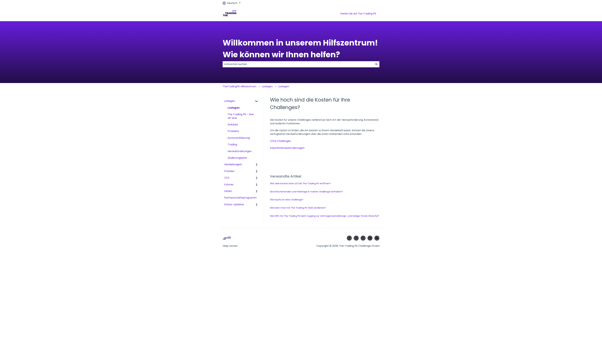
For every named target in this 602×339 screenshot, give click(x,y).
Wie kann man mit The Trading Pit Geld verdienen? (298, 207)
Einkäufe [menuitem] (233, 124)
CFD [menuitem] (226, 178)
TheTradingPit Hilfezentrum (239, 86)
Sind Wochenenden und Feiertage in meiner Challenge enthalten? (306, 191)
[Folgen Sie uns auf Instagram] (356, 238)
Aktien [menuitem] (228, 191)
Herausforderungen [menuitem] (240, 151)
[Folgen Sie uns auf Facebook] (349, 238)
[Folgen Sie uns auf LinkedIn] (369, 238)
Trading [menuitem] (232, 144)
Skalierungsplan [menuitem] (237, 158)
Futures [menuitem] (228, 184)
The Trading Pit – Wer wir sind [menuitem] (241, 116)
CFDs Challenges (280, 141)
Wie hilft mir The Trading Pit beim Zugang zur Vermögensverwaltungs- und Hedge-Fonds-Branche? (324, 216)
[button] (256, 101)
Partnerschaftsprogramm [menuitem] (240, 197)
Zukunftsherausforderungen (287, 148)
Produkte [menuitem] (233, 131)
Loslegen (267, 86)
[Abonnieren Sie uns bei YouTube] (376, 238)
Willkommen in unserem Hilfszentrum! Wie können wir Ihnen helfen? (300, 48)
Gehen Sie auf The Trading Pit (358, 13)
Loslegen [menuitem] (229, 101)
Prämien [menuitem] (229, 171)
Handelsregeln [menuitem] (233, 164)
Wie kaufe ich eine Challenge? (286, 199)
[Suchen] (376, 64)
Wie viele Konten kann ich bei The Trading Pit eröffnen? (300, 183)
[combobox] (298, 64)
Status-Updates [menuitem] (234, 204)
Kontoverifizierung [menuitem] (239, 138)
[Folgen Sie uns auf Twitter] (363, 238)
